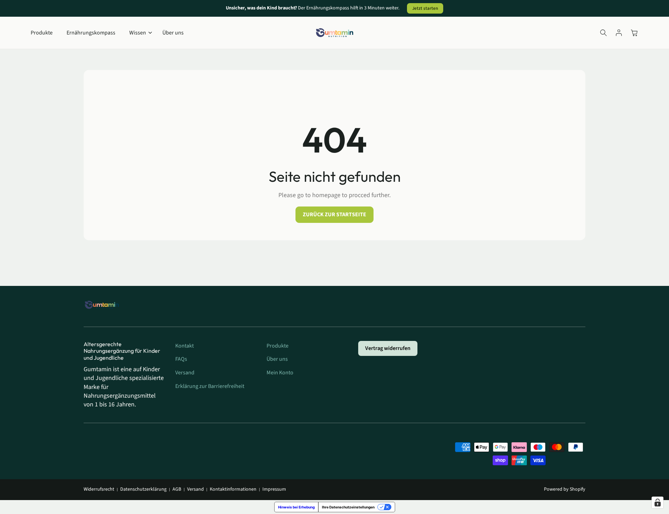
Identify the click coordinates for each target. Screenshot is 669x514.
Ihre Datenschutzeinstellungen (348, 507)
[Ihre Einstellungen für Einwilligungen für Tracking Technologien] (657, 502)
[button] (138, 33)
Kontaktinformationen (233, 489)
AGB (176, 489)
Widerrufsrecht (99, 489)
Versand (195, 489)
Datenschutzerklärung (143, 489)
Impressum (274, 489)
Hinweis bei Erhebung (296, 507)
